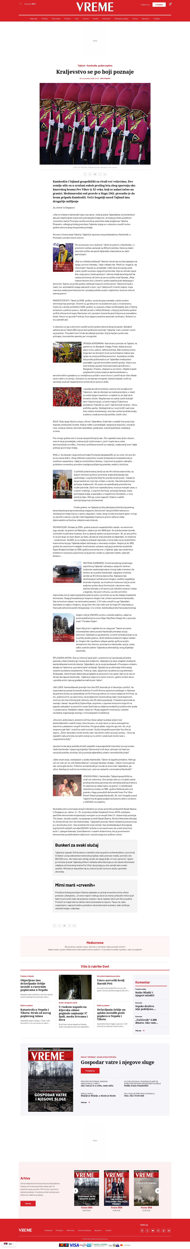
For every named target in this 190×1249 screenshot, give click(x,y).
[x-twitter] (147, 1230)
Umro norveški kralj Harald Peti (110, 982)
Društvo (67, 19)
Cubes (106, 1239)
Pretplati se (90, 1071)
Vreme (88, 1239)
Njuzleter (145, 19)
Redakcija (48, 1230)
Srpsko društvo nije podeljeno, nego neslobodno (145, 1008)
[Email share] (95, 174)
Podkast (157, 19)
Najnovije (33, 19)
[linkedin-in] (169, 1230)
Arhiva (135, 19)
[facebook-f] (142, 1230)
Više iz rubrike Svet (95, 966)
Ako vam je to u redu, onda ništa (97, 1086)
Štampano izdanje (121, 19)
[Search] (20, 3)
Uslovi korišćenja (84, 1230)
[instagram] (158, 1230)
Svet (77, 19)
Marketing (70, 1230)
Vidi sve (138, 1030)
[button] (75, 1191)
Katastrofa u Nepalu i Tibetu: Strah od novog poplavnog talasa (35, 1013)
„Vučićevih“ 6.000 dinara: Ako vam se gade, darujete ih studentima (146, 1021)
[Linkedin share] (105, 174)
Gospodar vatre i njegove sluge (117, 1062)
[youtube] (152, 1230)
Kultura (86, 19)
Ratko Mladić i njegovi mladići (144, 994)
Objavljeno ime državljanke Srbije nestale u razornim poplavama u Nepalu (34, 985)
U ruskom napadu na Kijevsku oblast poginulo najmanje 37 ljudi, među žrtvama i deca (73, 1013)
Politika (45, 19)
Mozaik (95, 19)
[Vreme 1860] (50, 1080)
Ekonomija (56, 19)
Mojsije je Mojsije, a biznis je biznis (98, 1096)
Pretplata (159, 5)
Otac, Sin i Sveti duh (134, 1096)
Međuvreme (71, 949)
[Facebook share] (85, 174)
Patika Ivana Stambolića (136, 1086)
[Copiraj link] (100, 174)
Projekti (108, 1230)
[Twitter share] (90, 174)
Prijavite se (145, 5)
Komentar (106, 19)
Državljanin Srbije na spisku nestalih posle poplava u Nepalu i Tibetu (111, 1014)
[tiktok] (163, 1230)
